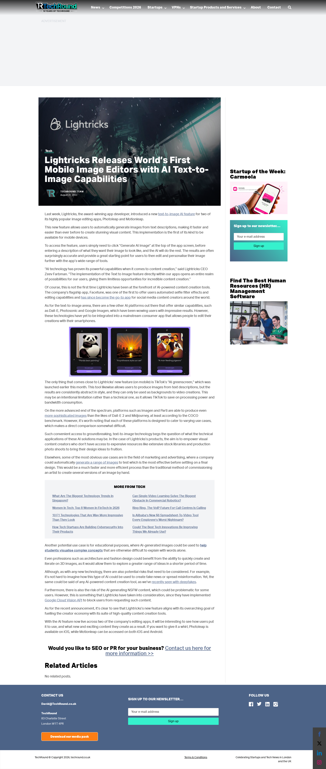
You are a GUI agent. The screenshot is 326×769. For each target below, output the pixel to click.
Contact (274, 7)
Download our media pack (69, 736)
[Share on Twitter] (319, 743)
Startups (155, 7)
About (256, 7)
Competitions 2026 (125, 7)
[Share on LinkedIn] (319, 753)
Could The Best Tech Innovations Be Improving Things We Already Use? (165, 529)
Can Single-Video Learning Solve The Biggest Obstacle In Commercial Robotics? (164, 498)
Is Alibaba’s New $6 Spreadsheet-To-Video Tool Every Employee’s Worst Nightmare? (165, 517)
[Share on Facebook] (319, 734)
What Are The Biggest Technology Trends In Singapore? (82, 498)
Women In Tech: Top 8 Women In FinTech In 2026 (85, 507)
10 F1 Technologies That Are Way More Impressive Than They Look (87, 517)
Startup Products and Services (215, 7)
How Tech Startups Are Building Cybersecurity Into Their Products (87, 529)
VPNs (176, 7)
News (95, 7)
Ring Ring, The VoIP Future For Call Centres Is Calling (169, 507)
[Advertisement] (154, 52)
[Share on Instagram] (319, 762)
